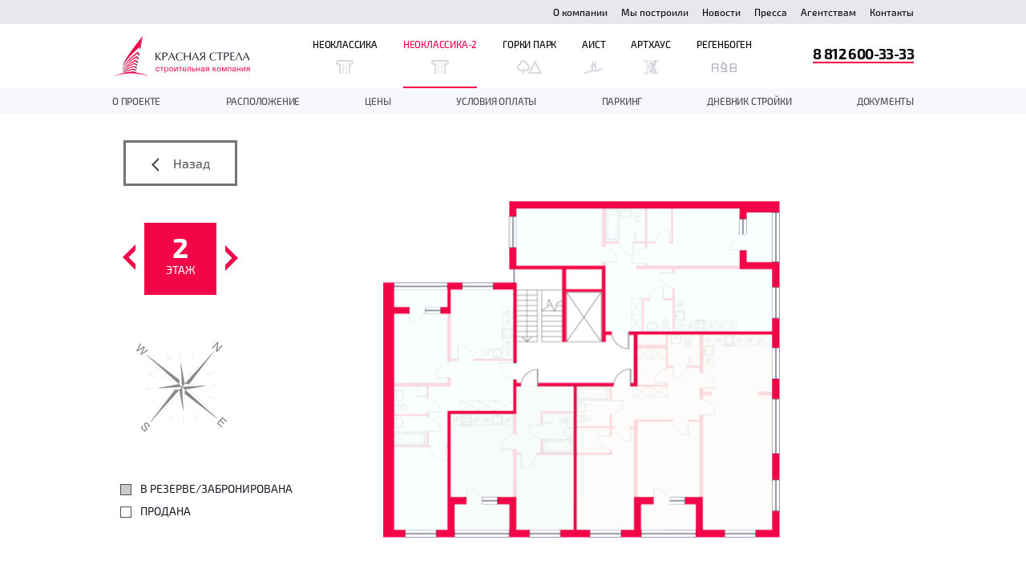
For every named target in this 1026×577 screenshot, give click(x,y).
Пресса (770, 12)
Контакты (892, 12)
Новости (721, 12)
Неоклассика (345, 44)
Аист (593, 44)
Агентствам (828, 12)
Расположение (263, 101)
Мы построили (655, 12)
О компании (580, 12)
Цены (377, 101)
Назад (190, 163)
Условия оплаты (496, 101)
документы (885, 101)
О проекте (136, 101)
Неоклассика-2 (440, 44)
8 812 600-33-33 (863, 53)
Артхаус (651, 44)
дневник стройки (749, 101)
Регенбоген (724, 44)
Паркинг (622, 101)
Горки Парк (529, 44)
